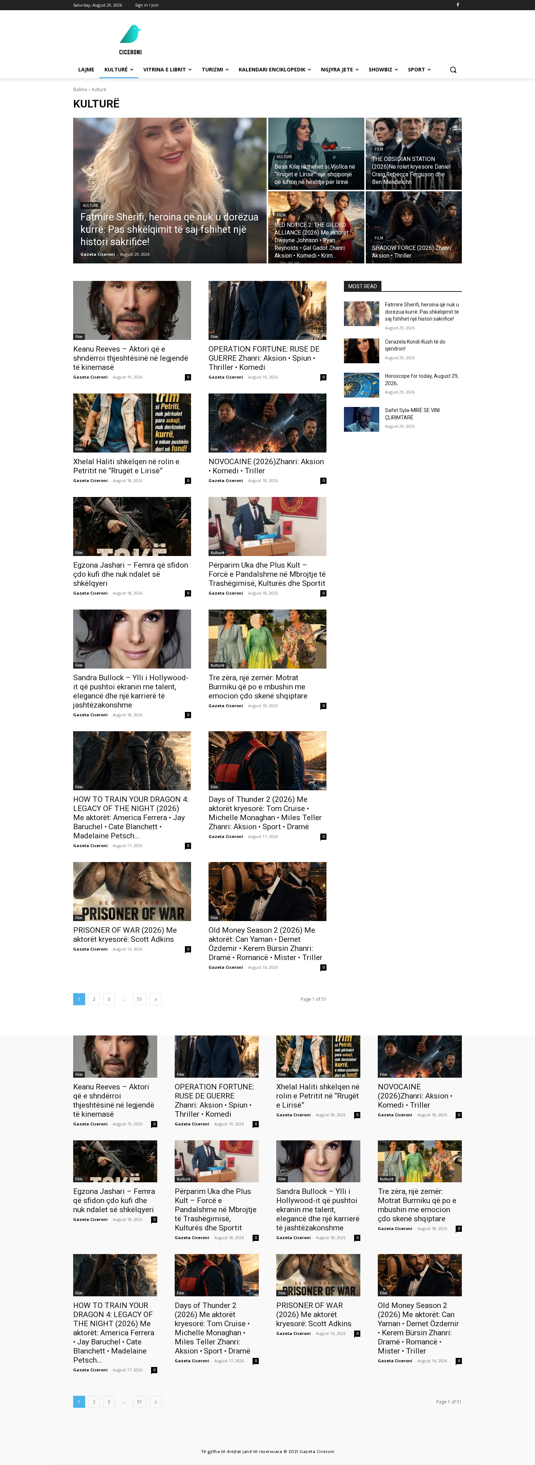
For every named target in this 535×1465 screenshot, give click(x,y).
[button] (453, 69)
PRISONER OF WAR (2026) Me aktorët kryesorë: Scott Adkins (125, 935)
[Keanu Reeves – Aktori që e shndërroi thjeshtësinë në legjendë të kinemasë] (132, 310)
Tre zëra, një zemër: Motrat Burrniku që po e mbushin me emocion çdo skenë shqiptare (258, 686)
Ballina (80, 89)
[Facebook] (457, 5)
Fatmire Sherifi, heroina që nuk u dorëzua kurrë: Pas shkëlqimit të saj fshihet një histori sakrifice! (422, 312)
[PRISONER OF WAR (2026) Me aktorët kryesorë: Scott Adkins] (132, 891)
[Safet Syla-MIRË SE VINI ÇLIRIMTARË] (361, 419)
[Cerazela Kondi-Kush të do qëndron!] (361, 350)
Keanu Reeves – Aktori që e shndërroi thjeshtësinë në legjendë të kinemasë (130, 358)
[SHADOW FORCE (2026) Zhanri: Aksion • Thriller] (414, 227)
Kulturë (90, 206)
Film (378, 149)
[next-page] (156, 999)
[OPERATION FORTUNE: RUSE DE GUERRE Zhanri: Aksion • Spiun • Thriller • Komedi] (267, 310)
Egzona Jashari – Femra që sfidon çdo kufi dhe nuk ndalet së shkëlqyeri (130, 574)
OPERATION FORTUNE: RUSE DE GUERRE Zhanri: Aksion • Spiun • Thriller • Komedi (264, 358)
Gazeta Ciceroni (90, 377)
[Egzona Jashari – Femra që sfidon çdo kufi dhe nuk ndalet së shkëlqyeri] (132, 526)
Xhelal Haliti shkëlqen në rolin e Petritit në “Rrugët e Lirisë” (126, 466)
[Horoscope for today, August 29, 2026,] (361, 385)
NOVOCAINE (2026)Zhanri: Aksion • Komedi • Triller (415, 1095)
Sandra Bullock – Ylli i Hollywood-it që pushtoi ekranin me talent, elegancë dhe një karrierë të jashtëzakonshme (131, 691)
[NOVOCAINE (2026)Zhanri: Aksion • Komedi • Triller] (267, 423)
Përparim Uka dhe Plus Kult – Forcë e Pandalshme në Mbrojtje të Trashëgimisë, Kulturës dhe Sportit (267, 574)
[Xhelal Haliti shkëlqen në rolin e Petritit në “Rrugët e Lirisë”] (132, 423)
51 (139, 999)
